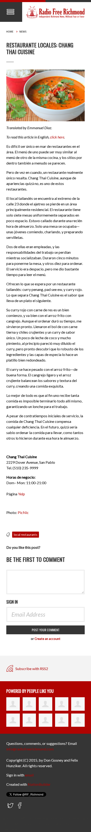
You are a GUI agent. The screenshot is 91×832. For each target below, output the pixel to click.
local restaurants (25, 534)
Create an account (47, 639)
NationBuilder (39, 784)
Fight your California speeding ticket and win (35, 818)
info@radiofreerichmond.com (30, 749)
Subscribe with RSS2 (31, 668)
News (23, 31)
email (29, 775)
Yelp (21, 494)
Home (9, 31)
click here (57, 137)
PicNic (23, 512)
